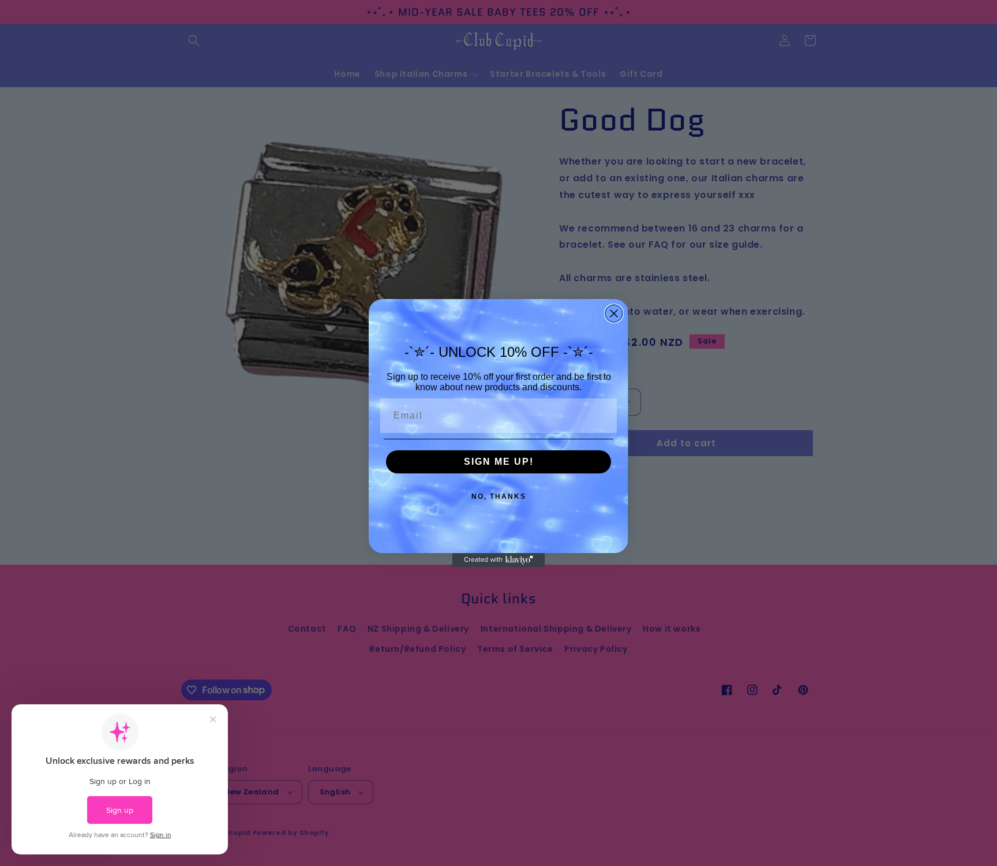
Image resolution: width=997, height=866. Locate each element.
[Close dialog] (614, 313)
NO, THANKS (498, 496)
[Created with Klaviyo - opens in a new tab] (498, 560)
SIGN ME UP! (499, 461)
